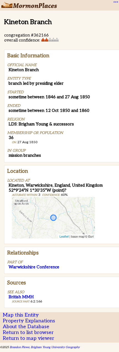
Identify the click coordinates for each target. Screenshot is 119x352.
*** (115, 3)
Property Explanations (29, 321)
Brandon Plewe (19, 347)
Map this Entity (21, 315)
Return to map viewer (28, 338)
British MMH (21, 296)
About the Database (26, 327)
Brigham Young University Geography (55, 347)
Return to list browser (28, 332)
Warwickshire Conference (34, 266)
